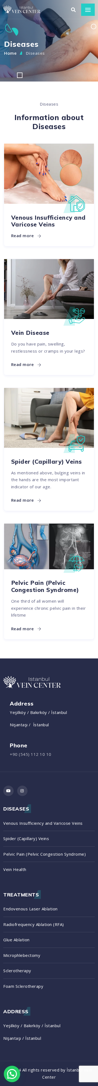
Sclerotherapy (17, 970)
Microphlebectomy (21, 955)
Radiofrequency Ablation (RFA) (33, 924)
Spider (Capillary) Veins (46, 461)
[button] (12, 1074)
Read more (23, 235)
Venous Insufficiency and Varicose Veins (48, 221)
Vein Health (14, 869)
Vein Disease (30, 332)
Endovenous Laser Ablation (30, 908)
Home (10, 53)
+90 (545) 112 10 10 (30, 754)
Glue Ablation (16, 939)
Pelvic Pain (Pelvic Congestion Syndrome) (45, 586)
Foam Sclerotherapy (23, 986)
